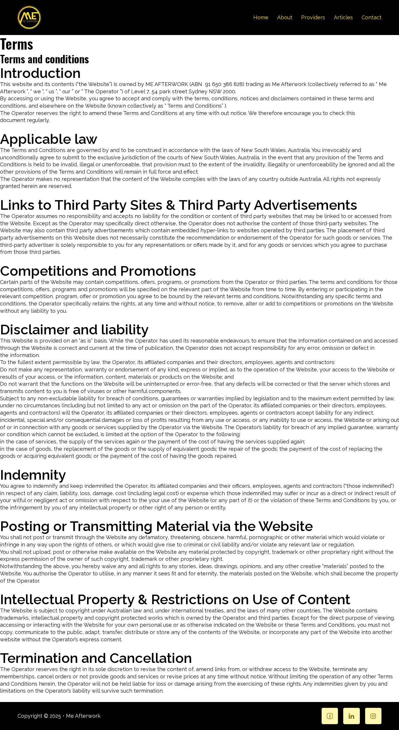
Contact (371, 17)
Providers (313, 17)
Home (260, 17)
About (284, 17)
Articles (343, 17)
